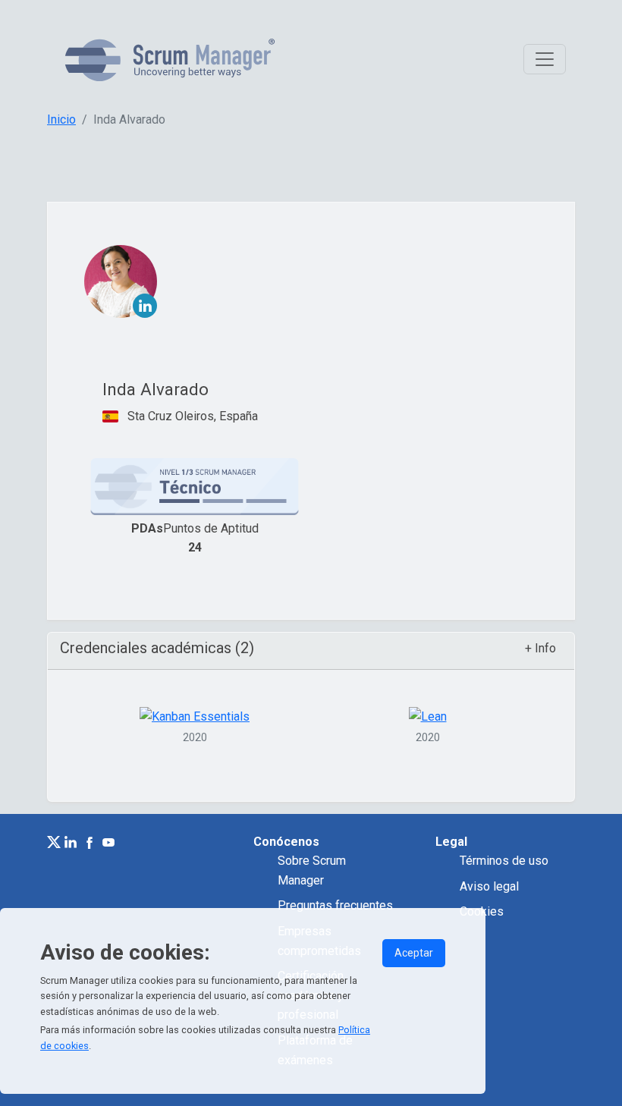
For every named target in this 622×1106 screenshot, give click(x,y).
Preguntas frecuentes (335, 905)
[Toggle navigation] (544, 59)
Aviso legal (489, 886)
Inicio (61, 119)
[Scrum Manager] (170, 59)
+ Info (540, 648)
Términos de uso (504, 860)
